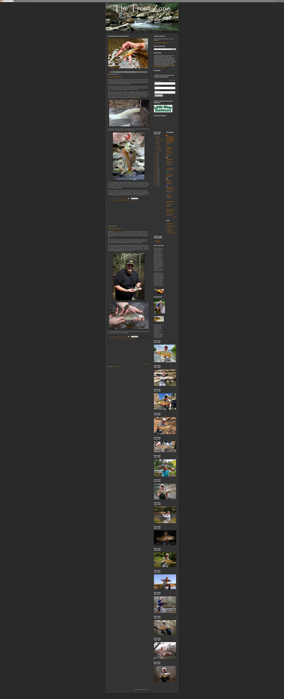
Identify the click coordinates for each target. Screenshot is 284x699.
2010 (156, 178)
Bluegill (112, 200)
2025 (156, 152)
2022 (156, 157)
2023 (156, 156)
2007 (156, 183)
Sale (161, 31)
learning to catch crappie (119, 231)
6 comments (124, 198)
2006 (156, 185)
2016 (156, 168)
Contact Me (154, 31)
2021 (156, 159)
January (158, 150)
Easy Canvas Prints (171, 232)
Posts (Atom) (116, 366)
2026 (156, 136)
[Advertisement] (128, 213)
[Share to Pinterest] (137, 198)
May (157, 143)
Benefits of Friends (160, 139)
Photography (147, 31)
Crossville (116, 200)
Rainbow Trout (125, 338)
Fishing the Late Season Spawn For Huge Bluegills (169, 162)
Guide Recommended (170, 229)
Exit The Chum (169, 196)
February (158, 148)
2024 (156, 154)
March (157, 147)
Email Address (164, 81)
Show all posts (139, 72)
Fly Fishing (121, 338)
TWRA (132, 200)
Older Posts (146, 364)
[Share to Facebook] (136, 198)
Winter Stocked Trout (137, 200)
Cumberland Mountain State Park (124, 200)
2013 (156, 173)
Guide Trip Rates (127, 31)
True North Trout (169, 168)
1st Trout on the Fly (114, 338)
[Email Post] (129, 198)
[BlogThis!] (133, 198)
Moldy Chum (169, 195)
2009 (156, 180)
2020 (156, 161)
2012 (156, 175)
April (157, 145)
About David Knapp (137, 31)
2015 (156, 170)
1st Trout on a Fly (114, 229)
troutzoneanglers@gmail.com (160, 66)
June (157, 141)
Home (108, 31)
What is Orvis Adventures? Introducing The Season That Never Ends (170, 152)
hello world (168, 182)
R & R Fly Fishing (170, 227)
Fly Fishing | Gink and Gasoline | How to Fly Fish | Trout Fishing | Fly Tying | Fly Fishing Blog (170, 139)
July (157, 138)
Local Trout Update (115, 77)
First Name (164, 86)
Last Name (164, 90)
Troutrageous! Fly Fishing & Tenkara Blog (170, 211)
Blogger (147, 689)
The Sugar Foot (169, 142)
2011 (156, 176)
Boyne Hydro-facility (170, 169)
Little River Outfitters (171, 225)
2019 (156, 163)
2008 (156, 182)
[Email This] (132, 198)
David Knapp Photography (157, 241)
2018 (156, 164)
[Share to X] (134, 198)
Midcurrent (169, 231)
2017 (156, 166)
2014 (156, 171)
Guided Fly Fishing (116, 31)
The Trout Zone (169, 174)
